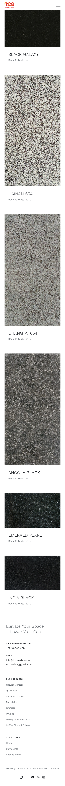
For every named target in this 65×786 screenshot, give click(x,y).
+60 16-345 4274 (16, 648)
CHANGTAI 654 (22, 333)
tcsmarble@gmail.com (19, 664)
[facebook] (27, 777)
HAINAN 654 (20, 193)
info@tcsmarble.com (18, 660)
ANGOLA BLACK (24, 472)
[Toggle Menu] (58, 5)
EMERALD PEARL (25, 535)
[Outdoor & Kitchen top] (32, 28)
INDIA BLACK (21, 597)
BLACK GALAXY (23, 54)
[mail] (43, 777)
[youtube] (32, 777)
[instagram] (21, 777)
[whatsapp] (38, 777)
